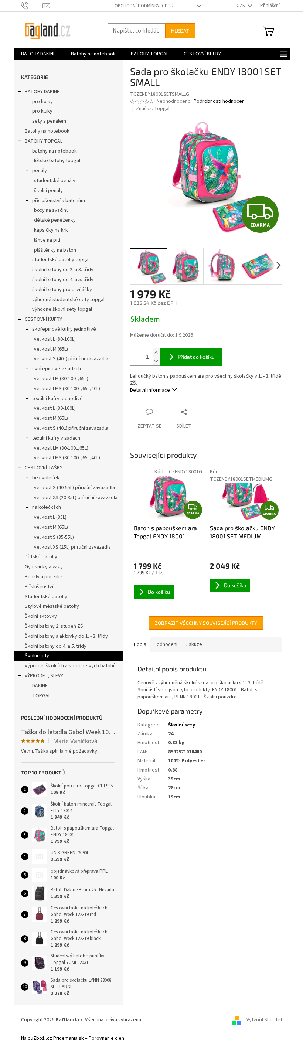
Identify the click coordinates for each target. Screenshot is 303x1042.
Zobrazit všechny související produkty (206, 623)
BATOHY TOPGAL (43, 141)
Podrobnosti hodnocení (220, 101)
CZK (241, 5)
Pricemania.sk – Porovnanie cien (88, 1038)
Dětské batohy (41, 557)
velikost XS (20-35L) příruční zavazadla (76, 497)
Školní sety (37, 656)
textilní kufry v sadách (56, 438)
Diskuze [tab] (193, 644)
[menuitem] (38, 54)
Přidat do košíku (196, 357)
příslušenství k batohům (58, 200)
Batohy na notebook (47, 131)
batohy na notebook (54, 151)
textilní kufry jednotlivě (57, 398)
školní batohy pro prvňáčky (62, 289)
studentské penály (54, 180)
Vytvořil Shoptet (264, 1020)
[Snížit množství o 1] (156, 361)
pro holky (42, 101)
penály (39, 170)
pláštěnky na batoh (55, 250)
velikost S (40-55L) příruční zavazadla (74, 487)
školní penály (48, 190)
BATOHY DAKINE (42, 91)
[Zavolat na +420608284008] (32, 5)
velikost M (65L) (51, 349)
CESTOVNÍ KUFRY (43, 319)
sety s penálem (49, 121)
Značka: (153, 108)
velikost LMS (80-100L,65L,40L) (67, 388)
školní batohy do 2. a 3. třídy (62, 269)
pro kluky (42, 111)
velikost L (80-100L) (55, 339)
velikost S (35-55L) (54, 537)
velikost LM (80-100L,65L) (61, 378)
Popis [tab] (140, 644)
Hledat (180, 30)
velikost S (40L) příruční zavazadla (71, 358)
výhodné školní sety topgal (62, 309)
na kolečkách (46, 507)
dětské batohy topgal (56, 160)
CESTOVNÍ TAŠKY (43, 467)
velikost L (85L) (50, 517)
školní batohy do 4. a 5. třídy (62, 279)
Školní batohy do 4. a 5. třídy (55, 646)
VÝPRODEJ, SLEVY (44, 676)
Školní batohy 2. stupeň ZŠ (54, 626)
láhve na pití (47, 240)
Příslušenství (39, 586)
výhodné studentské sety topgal (68, 299)
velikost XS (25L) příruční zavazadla (72, 547)
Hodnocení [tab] (165, 644)
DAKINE (40, 685)
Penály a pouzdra (44, 576)
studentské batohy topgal (61, 259)
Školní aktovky (41, 616)
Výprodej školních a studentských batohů (70, 666)
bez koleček (45, 477)
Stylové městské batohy (52, 606)
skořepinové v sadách (56, 368)
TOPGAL (41, 695)
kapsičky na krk (51, 230)
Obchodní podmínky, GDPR (144, 6)
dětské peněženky (55, 220)
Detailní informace (150, 390)
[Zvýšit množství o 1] (156, 352)
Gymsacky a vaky (44, 567)
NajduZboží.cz (36, 1038)
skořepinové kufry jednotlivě (64, 329)
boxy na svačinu (51, 210)
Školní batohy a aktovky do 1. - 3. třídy (66, 636)
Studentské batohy (46, 596)
